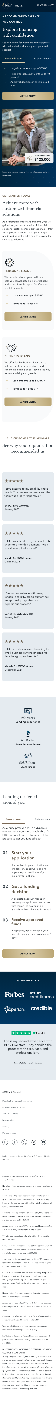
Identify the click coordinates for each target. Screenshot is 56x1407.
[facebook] (15, 1142)
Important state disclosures (13, 1107)
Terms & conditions (10, 1114)
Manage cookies (9, 1133)
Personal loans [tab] (14, 819)
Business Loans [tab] (42, 58)
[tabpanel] (28, 85)
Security (5, 1126)
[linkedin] (5, 1142)
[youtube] (43, 1142)
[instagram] (34, 1142)
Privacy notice (8, 1120)
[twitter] (24, 1142)
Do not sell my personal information (17, 1101)
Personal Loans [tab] (13, 58)
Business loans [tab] (42, 819)
